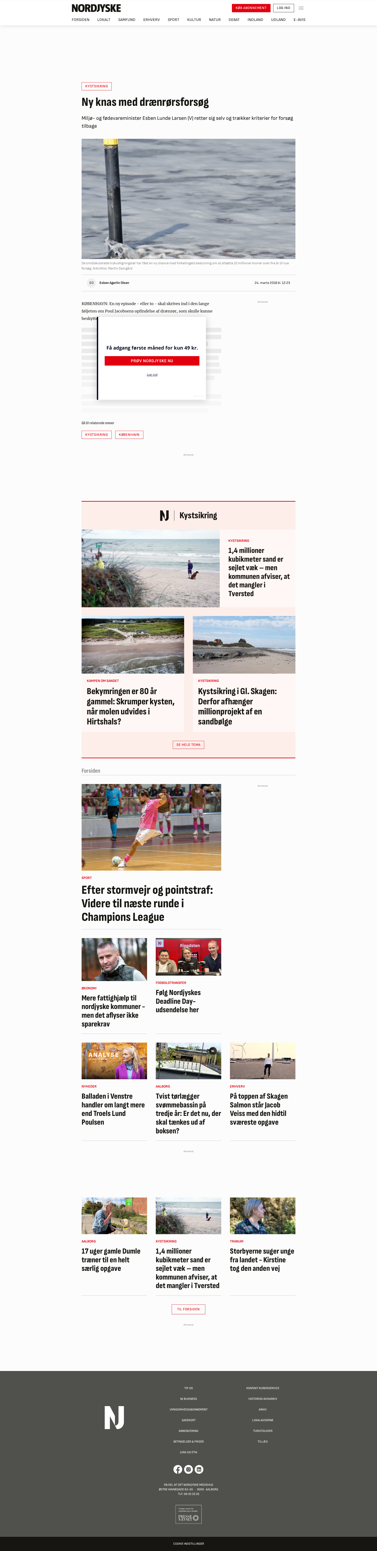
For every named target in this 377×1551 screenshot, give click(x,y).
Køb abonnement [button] (251, 8)
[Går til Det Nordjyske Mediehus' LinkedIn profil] (199, 1469)
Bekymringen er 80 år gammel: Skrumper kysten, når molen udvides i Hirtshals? (131, 706)
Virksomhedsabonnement (188, 1409)
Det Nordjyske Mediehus (195, 1485)
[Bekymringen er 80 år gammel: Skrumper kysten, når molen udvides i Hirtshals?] (133, 645)
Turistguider (262, 1431)
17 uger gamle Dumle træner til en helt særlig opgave (111, 1260)
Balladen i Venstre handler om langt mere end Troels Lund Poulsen (113, 1109)
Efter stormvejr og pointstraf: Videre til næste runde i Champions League (147, 904)
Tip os (188, 1388)
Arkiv (263, 1409)
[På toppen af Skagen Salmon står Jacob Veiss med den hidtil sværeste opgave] (262, 1061)
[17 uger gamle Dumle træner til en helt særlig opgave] (114, 1216)
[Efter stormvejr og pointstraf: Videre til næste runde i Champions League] (151, 827)
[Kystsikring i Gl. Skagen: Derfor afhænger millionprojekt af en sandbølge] (244, 645)
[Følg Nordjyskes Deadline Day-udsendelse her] (188, 957)
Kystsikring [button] (96, 86)
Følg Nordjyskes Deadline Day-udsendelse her (178, 1001)
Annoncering (188, 1431)
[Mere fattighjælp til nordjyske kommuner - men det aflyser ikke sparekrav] (114, 959)
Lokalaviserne (262, 1420)
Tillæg (263, 1441)
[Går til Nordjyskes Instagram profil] (188, 1469)
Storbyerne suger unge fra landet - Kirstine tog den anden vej (262, 1260)
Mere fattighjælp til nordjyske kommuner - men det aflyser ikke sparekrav (113, 1011)
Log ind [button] (283, 8)
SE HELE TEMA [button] (188, 745)
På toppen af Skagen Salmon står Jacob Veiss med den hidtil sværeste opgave (259, 1109)
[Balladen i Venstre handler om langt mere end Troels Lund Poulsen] (114, 1061)
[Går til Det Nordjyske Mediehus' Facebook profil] (177, 1469)
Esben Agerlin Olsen (114, 283)
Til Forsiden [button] (188, 1309)
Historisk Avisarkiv (262, 1399)
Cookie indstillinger (188, 1544)
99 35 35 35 (191, 1494)
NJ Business (188, 1399)
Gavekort (188, 1420)
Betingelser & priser (188, 1441)
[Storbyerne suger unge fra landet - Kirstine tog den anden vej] (262, 1216)
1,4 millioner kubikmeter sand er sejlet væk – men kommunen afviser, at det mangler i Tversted (259, 572)
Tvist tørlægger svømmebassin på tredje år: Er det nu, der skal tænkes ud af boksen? (188, 1113)
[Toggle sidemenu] (301, 8)
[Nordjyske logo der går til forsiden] (96, 8)
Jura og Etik (188, 1452)
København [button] (129, 435)
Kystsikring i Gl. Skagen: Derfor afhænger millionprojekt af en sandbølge (237, 706)
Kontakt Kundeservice (262, 1388)
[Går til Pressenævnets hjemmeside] (188, 1514)
